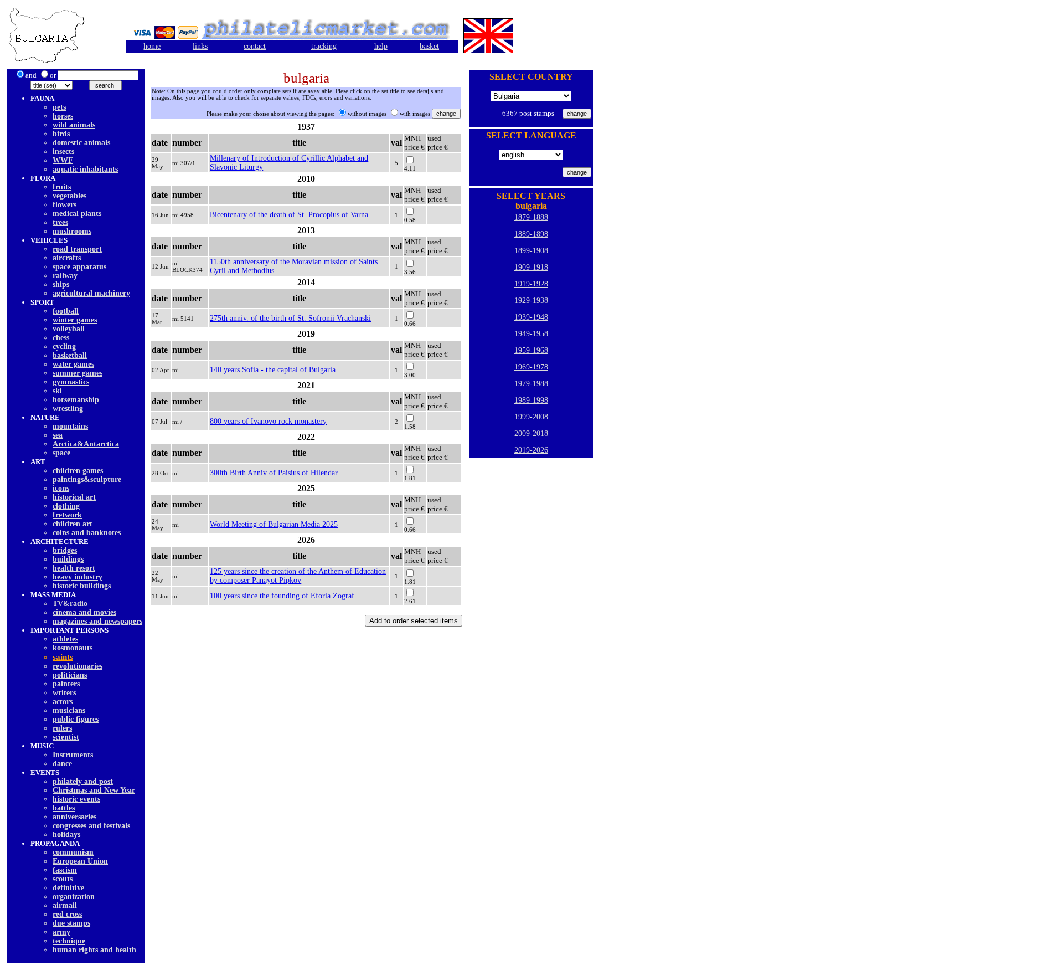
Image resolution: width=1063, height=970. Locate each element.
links (200, 46)
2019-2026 (531, 450)
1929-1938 (531, 300)
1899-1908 (531, 251)
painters (66, 684)
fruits (62, 187)
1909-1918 (531, 267)
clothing (66, 506)
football (66, 311)
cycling (64, 346)
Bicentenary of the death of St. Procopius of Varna (289, 215)
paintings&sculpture (87, 479)
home (152, 46)
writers (64, 693)
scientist (66, 737)
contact (255, 46)
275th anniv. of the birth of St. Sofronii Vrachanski (290, 318)
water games (73, 364)
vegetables (69, 196)
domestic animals (81, 142)
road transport (77, 249)
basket (429, 46)
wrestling (68, 408)
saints (63, 657)
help (381, 46)
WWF (63, 160)
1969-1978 (531, 367)
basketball (70, 355)
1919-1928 (531, 284)
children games (78, 470)
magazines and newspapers (97, 621)
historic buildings (82, 586)
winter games (75, 320)
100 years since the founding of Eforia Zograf (282, 596)
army (61, 932)
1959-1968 (531, 350)
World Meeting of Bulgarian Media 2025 (274, 524)
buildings (68, 559)
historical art (74, 497)
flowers (64, 205)
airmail (65, 905)
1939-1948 (531, 317)
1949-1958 (531, 334)
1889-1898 (531, 234)
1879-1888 (531, 217)
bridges (65, 550)
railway (65, 275)
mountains (70, 426)
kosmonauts (72, 648)
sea (58, 435)
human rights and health (94, 950)
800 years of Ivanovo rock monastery (268, 421)
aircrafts (67, 258)
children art (72, 524)
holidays (66, 834)
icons (61, 488)
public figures (76, 719)
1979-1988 (531, 383)
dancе (62, 763)
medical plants (77, 213)
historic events (76, 799)
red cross (67, 914)
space (61, 453)
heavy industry (77, 577)
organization (74, 896)
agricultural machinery (91, 293)
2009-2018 (531, 433)
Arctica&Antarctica (86, 444)
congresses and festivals (91, 826)
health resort (74, 568)
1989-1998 (531, 400)
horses (63, 116)
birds (61, 134)
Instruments (73, 755)
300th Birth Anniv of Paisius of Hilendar (274, 473)
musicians (69, 710)
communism (73, 852)
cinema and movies (84, 612)
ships (61, 284)
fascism (65, 870)
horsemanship (76, 400)
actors (63, 701)
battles (64, 808)
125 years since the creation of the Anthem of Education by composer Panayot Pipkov (298, 575)
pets (59, 107)
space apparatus (79, 267)
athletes (65, 639)
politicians (70, 675)
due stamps (71, 923)
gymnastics (71, 382)
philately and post (83, 781)
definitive (68, 888)
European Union (80, 861)
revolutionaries (77, 666)
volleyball (69, 329)
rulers (62, 728)
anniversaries (74, 817)
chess (61, 337)
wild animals (74, 125)
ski (57, 391)
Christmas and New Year (94, 790)
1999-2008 (531, 417)
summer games (77, 373)
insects (63, 151)
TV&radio (70, 603)
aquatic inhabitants (85, 169)
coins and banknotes (87, 532)
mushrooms (72, 231)
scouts (63, 879)
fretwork (67, 515)
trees (60, 222)
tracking (324, 46)
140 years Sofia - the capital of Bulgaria (273, 370)
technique (69, 941)
